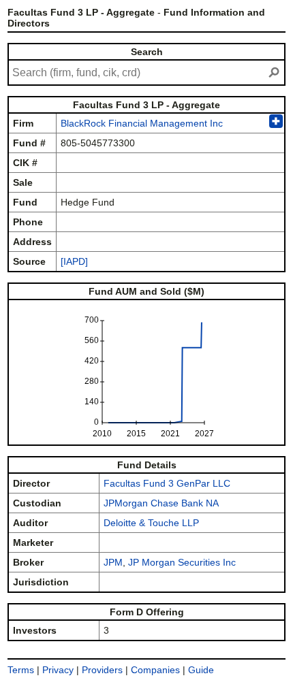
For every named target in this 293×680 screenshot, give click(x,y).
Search (147, 51)
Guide (201, 669)
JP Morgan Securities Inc (182, 562)
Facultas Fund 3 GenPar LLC (167, 483)
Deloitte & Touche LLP (151, 522)
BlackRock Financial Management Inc (142, 123)
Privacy (58, 669)
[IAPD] (74, 261)
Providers (102, 669)
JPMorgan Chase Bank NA (161, 503)
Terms (20, 669)
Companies (155, 669)
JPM (113, 562)
